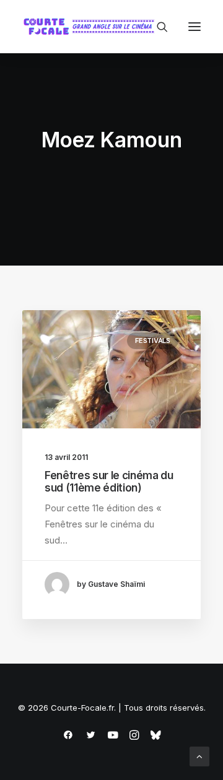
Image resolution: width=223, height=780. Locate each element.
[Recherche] (157, 26)
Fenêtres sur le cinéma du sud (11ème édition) (109, 481)
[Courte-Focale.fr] (91, 27)
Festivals (152, 340)
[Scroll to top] (199, 755)
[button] (194, 26)
